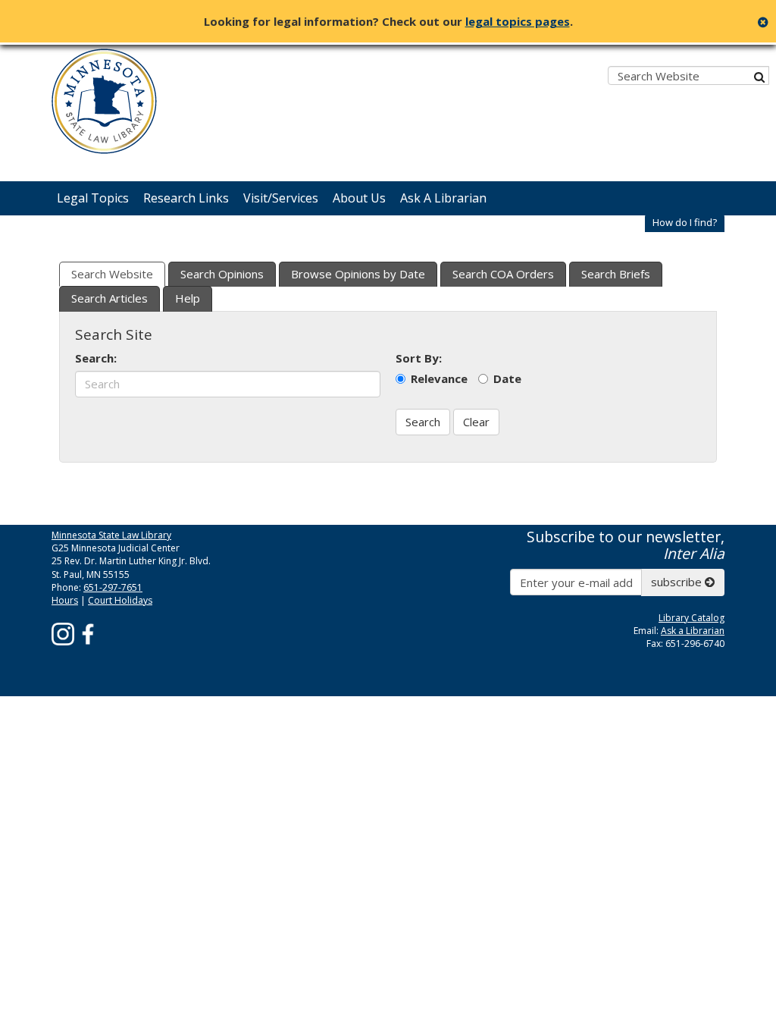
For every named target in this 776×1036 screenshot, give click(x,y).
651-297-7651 (112, 587)
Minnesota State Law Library (111, 535)
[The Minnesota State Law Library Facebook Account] (88, 632)
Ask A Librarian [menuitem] (443, 198)
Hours (65, 600)
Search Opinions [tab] (222, 273)
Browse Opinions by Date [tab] (358, 273)
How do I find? (684, 222)
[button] (684, 222)
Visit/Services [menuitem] (280, 198)
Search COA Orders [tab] (503, 273)
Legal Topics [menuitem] (93, 198)
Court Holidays (120, 600)
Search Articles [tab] (109, 298)
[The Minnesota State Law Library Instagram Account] (63, 632)
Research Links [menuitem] (186, 198)
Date (507, 378)
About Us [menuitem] (359, 198)
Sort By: (419, 358)
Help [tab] (187, 298)
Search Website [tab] (112, 273)
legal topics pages (517, 21)
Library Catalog (691, 617)
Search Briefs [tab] (615, 273)
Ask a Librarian (692, 630)
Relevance (439, 378)
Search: (96, 358)
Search (422, 421)
